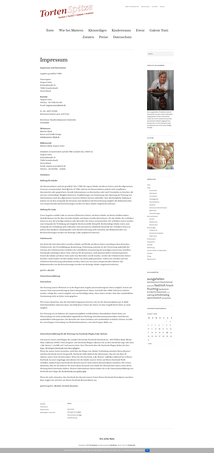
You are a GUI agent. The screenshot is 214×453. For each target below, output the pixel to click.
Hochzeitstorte (154, 202)
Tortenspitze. (94, 445)
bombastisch (153, 282)
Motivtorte (152, 210)
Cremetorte (153, 190)
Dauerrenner (166, 282)
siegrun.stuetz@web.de (56, 105)
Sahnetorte (153, 193)
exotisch (150, 286)
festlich (160, 285)
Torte (50, 30)
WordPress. (113, 445)
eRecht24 (50, 270)
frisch (169, 285)
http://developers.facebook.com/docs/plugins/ (60, 348)
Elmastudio (131, 445)
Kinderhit (151, 292)
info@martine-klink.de (50, 137)
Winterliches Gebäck (156, 233)
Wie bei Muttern (71, 30)
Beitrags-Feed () (74, 412)
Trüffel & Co (153, 230)
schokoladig (162, 294)
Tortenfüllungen (154, 213)
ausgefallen (155, 279)
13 (159, 329)
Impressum (151, 242)
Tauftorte (152, 205)
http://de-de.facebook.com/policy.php (70, 371)
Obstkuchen (153, 222)
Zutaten (155, 6)
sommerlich (154, 297)
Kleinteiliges (97, 30)
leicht (168, 292)
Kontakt (149, 245)
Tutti (148, 185)
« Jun (149, 343)
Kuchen (151, 219)
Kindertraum (121, 30)
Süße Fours (153, 236)
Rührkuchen (153, 225)
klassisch (161, 292)
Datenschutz (122, 37)
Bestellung (145, 6)
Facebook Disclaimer (70, 386)
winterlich (166, 298)
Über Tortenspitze (132, 6)
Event (140, 30)
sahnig (150, 295)
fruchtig (152, 289)
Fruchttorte (153, 196)
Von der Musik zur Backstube (157, 250)
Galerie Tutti (159, 30)
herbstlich (164, 289)
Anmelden (71, 409)
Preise (162, 6)
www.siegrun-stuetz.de (47, 412)
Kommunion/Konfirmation (158, 208)
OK (147, 450)
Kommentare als (75, 415)
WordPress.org (72, 418)
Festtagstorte (153, 199)
